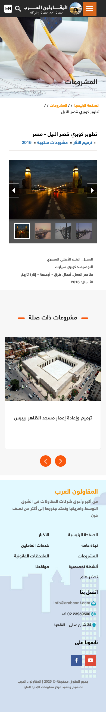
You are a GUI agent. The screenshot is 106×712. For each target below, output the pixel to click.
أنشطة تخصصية (83, 567)
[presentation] (45, 461)
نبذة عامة (90, 545)
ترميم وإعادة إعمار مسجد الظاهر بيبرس (53, 418)
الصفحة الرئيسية (86, 105)
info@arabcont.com (72, 603)
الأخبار (44, 535)
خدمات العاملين (35, 545)
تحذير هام (89, 577)
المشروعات (58, 105)
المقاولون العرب (76, 492)
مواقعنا (42, 567)
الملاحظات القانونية (31, 556)
